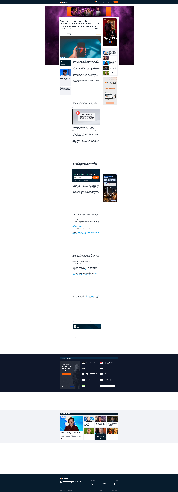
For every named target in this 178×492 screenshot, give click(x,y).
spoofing (75, 322)
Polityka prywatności (102, 490)
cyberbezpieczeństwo (85, 322)
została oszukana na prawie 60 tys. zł (82, 269)
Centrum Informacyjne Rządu (81, 60)
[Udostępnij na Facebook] (69, 34)
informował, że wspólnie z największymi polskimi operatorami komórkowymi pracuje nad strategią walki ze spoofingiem (86, 225)
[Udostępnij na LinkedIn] (70, 34)
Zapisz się (95, 177)
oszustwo (79, 322)
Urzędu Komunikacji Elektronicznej (91, 101)
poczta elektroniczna (94, 322)
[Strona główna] (64, 2)
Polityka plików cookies (115, 490)
